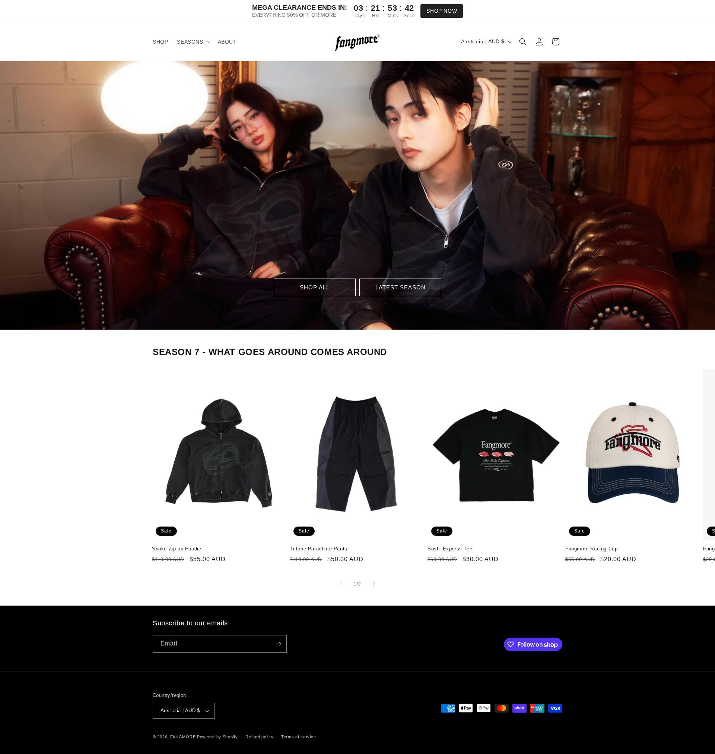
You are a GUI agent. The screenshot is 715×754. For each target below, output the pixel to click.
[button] (192, 42)
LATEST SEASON (400, 287)
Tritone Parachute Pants (318, 549)
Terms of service (298, 737)
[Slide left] (341, 584)
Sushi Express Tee (450, 549)
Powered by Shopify (217, 737)
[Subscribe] (278, 644)
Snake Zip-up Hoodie (176, 549)
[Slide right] (374, 584)
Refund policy (259, 737)
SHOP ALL (315, 287)
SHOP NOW (441, 11)
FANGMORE (183, 737)
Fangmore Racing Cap (591, 549)
